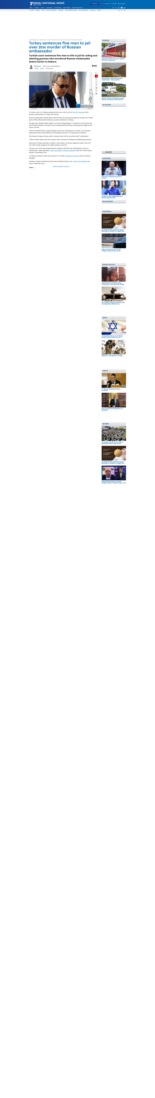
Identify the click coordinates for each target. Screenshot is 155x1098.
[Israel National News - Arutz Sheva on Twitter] (113, 8)
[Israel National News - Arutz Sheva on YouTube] (121, 8)
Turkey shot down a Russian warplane (63, 150)
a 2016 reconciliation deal (81, 161)
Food (42, 10)
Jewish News (66, 7)
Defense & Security (77, 7)
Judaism (37, 10)
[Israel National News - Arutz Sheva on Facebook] (116, 8)
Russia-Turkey (49, 68)
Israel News (49, 7)
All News (36, 7)
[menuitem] (31, 8)
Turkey (42, 68)
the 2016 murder (78, 112)
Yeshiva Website (83, 10)
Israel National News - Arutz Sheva (42, 4)
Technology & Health (71, 10)
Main (31, 7)
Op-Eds (31, 10)
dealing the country (72, 156)
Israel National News (34, 39)
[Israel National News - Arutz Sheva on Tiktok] (124, 8)
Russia (36, 68)
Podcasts (60, 10)
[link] (114, 60)
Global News (58, 7)
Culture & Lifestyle (51, 10)
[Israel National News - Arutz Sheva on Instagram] (118, 8)
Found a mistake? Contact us (61, 166)
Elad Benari (37, 66)
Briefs (42, 7)
